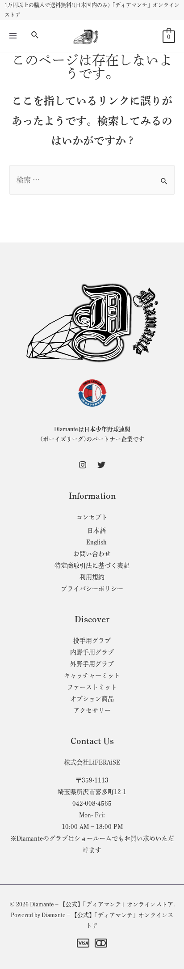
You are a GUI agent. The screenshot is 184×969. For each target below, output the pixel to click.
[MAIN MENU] (13, 35)
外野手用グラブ (92, 664)
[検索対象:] (92, 179)
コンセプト (92, 517)
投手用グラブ (92, 641)
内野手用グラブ (92, 652)
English (96, 542)
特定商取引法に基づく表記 (92, 565)
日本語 (96, 530)
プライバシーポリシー (92, 589)
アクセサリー (92, 710)
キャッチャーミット (92, 675)
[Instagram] (83, 465)
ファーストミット (92, 687)
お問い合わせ (92, 554)
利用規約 (92, 577)
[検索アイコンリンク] (35, 36)
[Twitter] (101, 465)
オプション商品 (92, 699)
